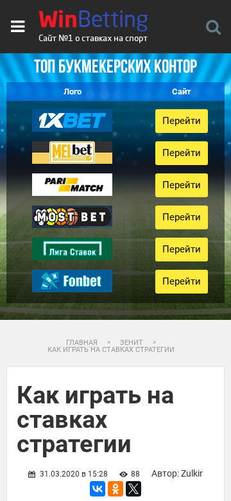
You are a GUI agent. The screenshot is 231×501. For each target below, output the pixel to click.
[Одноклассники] (115, 489)
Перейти (181, 121)
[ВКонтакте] (97, 489)
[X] (133, 489)
